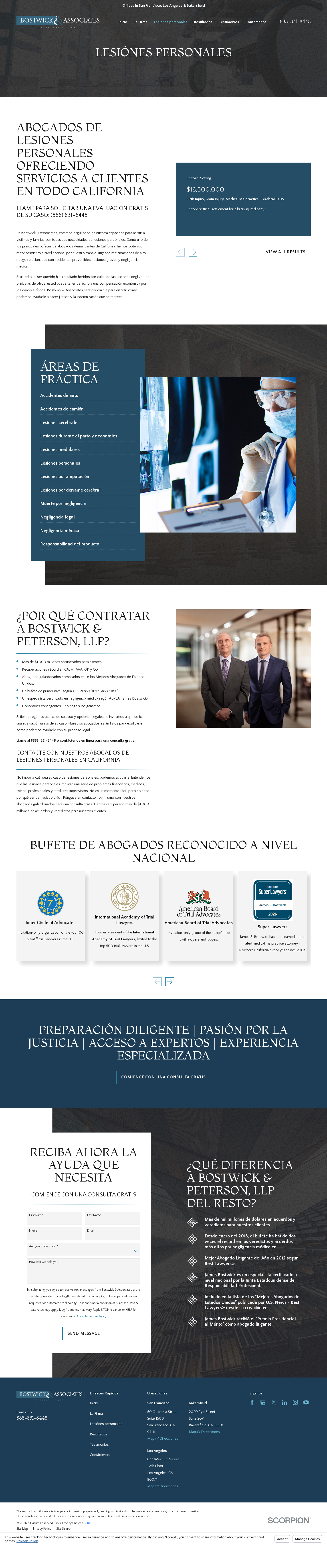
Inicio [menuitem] (123, 22)
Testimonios (99, 1445)
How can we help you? (44, 1262)
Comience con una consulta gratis (163, 1077)
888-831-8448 (295, 21)
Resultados (98, 1434)
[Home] (59, 22)
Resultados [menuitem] (203, 22)
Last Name (94, 1215)
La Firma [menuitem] (140, 22)
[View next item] (193, 252)
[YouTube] (306, 1402)
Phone (33, 1231)
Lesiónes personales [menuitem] (171, 22)
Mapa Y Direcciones (162, 1439)
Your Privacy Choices (69, 1523)
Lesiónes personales (106, 1424)
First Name (36, 1215)
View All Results (285, 252)
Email (90, 1231)
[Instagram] (295, 1402)
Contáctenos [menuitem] (255, 22)
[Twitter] (273, 1402)
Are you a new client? (43, 1246)
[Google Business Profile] (262, 1402)
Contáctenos (100, 1455)
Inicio (94, 1403)
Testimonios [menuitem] (229, 22)
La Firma (96, 1414)
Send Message (84, 1333)
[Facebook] (252, 1402)
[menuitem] (22, 1529)
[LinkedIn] (284, 1402)
